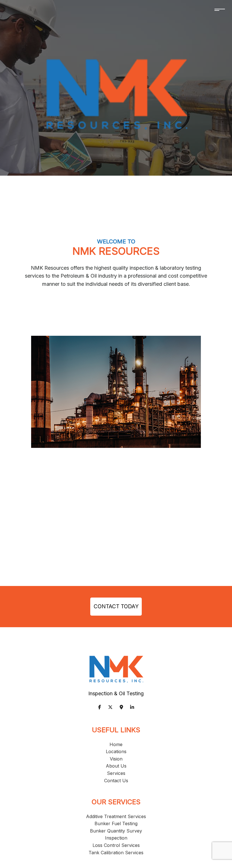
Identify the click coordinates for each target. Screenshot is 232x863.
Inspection (116, 838)
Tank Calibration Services (116, 852)
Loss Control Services (116, 845)
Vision (116, 759)
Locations (116, 751)
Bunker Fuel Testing (116, 823)
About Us (116, 766)
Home (116, 744)
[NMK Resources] (116, 94)
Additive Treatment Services (116, 816)
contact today (116, 606)
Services (116, 773)
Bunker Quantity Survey (116, 831)
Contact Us (116, 780)
